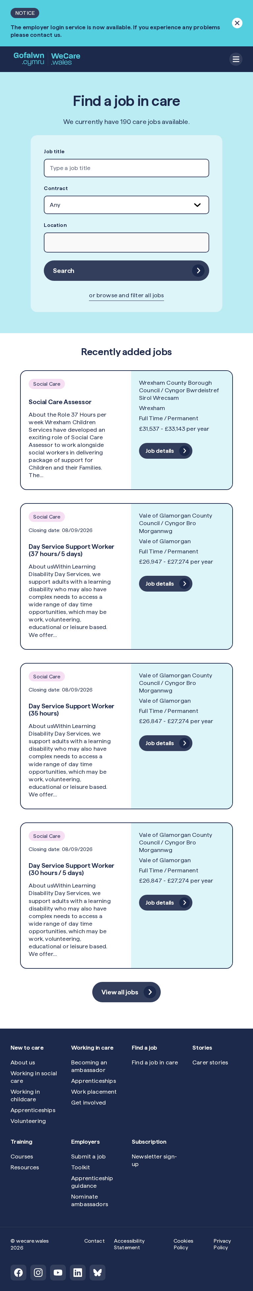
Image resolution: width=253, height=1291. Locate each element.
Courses (22, 1156)
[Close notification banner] (237, 23)
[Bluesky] (97, 1272)
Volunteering (28, 1121)
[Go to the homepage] (47, 59)
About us (23, 1062)
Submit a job (88, 1156)
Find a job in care (155, 1062)
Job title (54, 151)
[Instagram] (38, 1272)
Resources (25, 1167)
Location (55, 225)
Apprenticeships (33, 1110)
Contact (94, 1241)
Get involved (88, 1102)
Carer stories (210, 1062)
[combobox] (126, 168)
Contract (56, 188)
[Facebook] (18, 1272)
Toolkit (80, 1167)
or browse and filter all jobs (126, 295)
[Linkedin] (78, 1272)
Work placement (94, 1091)
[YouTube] (58, 1272)
